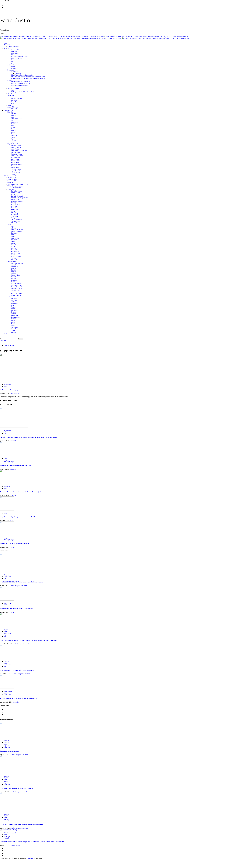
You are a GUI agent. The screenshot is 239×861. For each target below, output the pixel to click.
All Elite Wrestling (16, 98)
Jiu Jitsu (9, 93)
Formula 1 (14, 66)
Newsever (30, 858)
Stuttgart (13, 218)
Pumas (13, 134)
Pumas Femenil (15, 162)
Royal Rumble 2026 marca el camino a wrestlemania (16, 608)
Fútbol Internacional (10, 176)
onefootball (7, 747)
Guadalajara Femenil (17, 155)
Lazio (13, 320)
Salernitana (14, 327)
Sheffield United (16, 290)
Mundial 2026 (11, 177)
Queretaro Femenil (16, 164)
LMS (20, 82)
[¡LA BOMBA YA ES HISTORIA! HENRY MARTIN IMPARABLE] (14, 811)
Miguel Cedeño (15, 845)
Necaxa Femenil (16, 152)
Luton (13, 282)
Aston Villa (14, 266)
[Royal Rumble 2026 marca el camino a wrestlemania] (7, 600)
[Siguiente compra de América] (14, 737)
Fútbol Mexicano (9, 110)
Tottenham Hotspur (17, 292)
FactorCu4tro (15, 20)
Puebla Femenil (15, 161)
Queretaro (14, 135)
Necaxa (13, 129)
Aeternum (14, 51)
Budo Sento (14, 53)
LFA (24, 92)
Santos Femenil (15, 167)
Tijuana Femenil (16, 169)
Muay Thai (10, 95)
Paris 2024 (14, 108)
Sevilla (13, 255)
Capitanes (18, 73)
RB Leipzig (14, 213)
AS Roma (14, 300)
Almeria (13, 228)
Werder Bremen (16, 223)
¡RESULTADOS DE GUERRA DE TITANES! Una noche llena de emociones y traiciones (28, 640)
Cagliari (13, 307)
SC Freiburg (14, 214)
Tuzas (13, 174)
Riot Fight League (9, 461)
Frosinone (14, 312)
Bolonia (13, 305)
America (13, 113)
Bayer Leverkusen (16, 191)
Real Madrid (15, 251)
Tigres (13, 139)
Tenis (9, 105)
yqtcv (11, 520)
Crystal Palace (15, 275)
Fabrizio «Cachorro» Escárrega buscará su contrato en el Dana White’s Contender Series (28, 437)
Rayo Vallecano (16, 250)
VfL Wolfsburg (15, 221)
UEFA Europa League (14, 187)
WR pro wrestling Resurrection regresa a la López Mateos (18, 698)
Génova (13, 313)
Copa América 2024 (13, 179)
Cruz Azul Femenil (16, 154)
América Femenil (16, 145)
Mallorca (13, 246)
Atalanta (13, 302)
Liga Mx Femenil (12, 144)
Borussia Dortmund (17, 196)
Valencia (13, 258)
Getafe (13, 241)
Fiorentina (14, 310)
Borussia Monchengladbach (19, 198)
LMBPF (28, 77)
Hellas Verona (15, 315)
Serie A (9, 297)
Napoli (13, 325)
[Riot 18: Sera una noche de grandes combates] (7, 535)
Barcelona (14, 233)
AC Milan (14, 298)
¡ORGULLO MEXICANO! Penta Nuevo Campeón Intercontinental (21, 582)
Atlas (12, 117)
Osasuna (13, 248)
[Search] (0, 337)
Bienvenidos (7, 45)
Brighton (13, 271)
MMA (5, 386)
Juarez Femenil (15, 157)
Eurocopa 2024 (12, 181)
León (12, 125)
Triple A (13, 102)
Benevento (14, 303)
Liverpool (14, 280)
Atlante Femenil (16, 147)
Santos (13, 137)
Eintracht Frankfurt (16, 201)
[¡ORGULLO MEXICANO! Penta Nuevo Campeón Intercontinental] (14, 572)
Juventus (13, 319)
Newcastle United (16, 287)
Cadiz (13, 236)
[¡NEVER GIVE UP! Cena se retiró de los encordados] (7, 658)
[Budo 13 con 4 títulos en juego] (12, 381)
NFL (12, 90)
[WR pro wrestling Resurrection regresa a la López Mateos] (7, 688)
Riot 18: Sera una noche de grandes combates (14, 543)
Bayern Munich (15, 192)
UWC (13, 63)
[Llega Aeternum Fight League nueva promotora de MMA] (7, 510)
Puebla (13, 132)
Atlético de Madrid (16, 231)
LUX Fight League (17, 58)
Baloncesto (10, 70)
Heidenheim (14, 209)
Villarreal (14, 260)
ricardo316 (13, 441)
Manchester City (16, 283)
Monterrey (14, 127)
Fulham (13, 278)
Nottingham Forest (16, 288)
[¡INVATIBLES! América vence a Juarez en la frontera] (14, 773)
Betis (12, 234)
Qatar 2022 (10, 182)
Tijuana (13, 140)
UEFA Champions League (15, 186)
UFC (12, 61)
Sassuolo (13, 329)
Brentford (14, 268)
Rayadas (13, 166)
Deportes (6, 48)
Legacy (19, 56)
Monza (13, 324)
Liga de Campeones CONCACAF (17, 184)
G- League (14, 71)
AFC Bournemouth (17, 263)
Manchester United (16, 285)
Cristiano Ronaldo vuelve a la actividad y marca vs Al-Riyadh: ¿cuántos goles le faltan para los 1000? (92, 38)
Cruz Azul (14, 120)
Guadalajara (14, 122)
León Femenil (15, 159)
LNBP (28, 78)
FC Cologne (14, 206)
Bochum (13, 194)
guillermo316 (15, 393)
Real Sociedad (15, 253)
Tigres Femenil (15, 171)
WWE (13, 103)
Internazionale (15, 317)
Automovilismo (12, 65)
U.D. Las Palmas (16, 256)
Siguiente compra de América (28, 36)
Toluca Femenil (15, 172)
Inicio (5, 43)
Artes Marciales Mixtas (14, 50)
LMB (20, 83)
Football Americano (13, 88)
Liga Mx (10, 112)
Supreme (13, 60)
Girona (13, 243)
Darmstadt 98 (15, 199)
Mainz (13, 211)
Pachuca (13, 130)
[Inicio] (0, 40)
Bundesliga (10, 189)
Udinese (13, 332)
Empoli (13, 308)
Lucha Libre (11, 97)
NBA (22, 75)
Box (8, 87)
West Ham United (16, 293)
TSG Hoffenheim (16, 219)
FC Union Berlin (16, 208)
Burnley (13, 270)
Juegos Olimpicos (12, 107)
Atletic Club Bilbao (17, 229)
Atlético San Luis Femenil (19, 150)
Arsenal (13, 265)
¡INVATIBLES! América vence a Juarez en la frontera (87, 36)
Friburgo (13, 203)
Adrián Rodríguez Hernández (18, 585)
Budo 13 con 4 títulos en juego (9, 390)
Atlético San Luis (16, 119)
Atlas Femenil (15, 149)
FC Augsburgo (15, 204)
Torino (13, 330)
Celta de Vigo (15, 238)
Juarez (13, 124)
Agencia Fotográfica (13, 46)
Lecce (13, 322)
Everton (13, 277)
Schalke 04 (14, 216)
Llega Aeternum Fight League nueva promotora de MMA (18, 517)
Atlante (13, 115)
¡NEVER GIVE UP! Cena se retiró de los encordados (17, 670)
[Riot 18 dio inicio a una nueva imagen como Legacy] (7, 455)
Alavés (13, 226)
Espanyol (14, 240)
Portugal (6, 838)
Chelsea (13, 273)
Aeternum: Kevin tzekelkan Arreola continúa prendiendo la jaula (20, 492)
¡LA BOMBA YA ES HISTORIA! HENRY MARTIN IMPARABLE (167, 36)
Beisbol (9, 80)
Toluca (13, 142)
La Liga (9, 224)
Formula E (14, 68)
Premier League (12, 261)
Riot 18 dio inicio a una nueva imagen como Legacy (16, 465)
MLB (19, 85)
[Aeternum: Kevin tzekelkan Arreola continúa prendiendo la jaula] (7, 483)
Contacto (6, 334)
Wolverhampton (16, 295)
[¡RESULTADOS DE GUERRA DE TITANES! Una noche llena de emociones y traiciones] (7, 626)
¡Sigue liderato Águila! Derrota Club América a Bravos (172, 38)
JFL (12, 55)
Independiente (15, 100)
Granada (13, 245)
